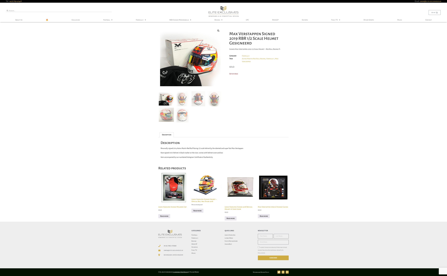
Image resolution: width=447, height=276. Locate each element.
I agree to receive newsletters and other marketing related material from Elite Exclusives (272, 250)
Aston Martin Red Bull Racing (254, 59)
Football (106, 20)
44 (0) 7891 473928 (170, 246)
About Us (18, 20)
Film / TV (334, 20)
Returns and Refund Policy (261, 272)
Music (399, 20)
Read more (164, 216)
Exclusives (76, 20)
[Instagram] (287, 272)
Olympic (305, 20)
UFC (247, 20)
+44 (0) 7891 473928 (15, 1)
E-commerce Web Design (180, 272)
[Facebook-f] (283, 272)
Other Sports (369, 20)
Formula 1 (140, 20)
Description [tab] (166, 135)
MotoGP (275, 20)
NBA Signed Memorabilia (179, 20)
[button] (218, 31)
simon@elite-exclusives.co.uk (430, 1)
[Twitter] (278, 272)
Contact (428, 20)
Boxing (217, 20)
